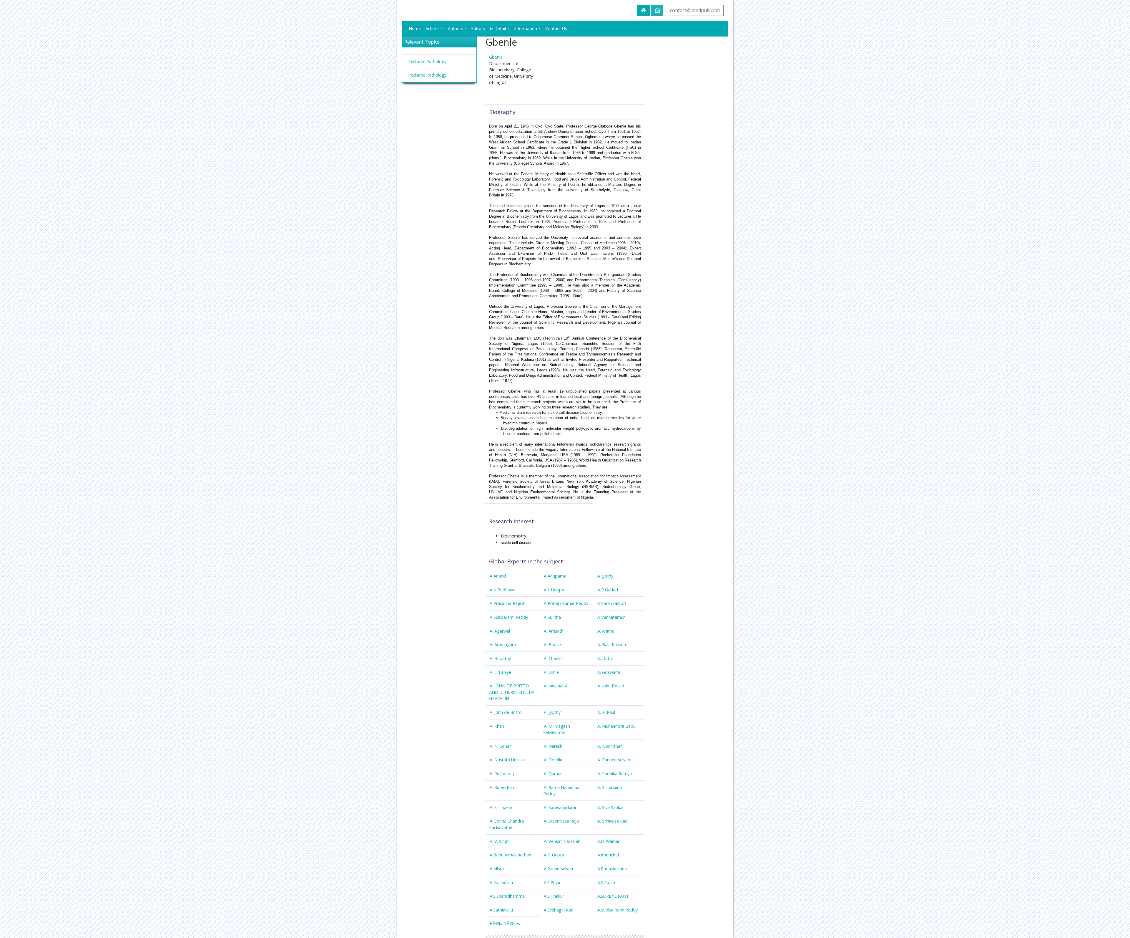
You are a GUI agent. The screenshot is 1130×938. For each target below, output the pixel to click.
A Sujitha (552, 617)
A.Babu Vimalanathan (510, 855)
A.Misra (497, 868)
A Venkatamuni (612, 617)
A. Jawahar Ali (556, 686)
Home (415, 28)
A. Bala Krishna (611, 644)
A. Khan (497, 726)
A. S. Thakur (501, 807)
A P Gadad (607, 590)
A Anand (498, 576)
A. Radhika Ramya (614, 773)
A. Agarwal (500, 631)
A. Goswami (608, 672)
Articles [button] (433, 28)
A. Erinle (551, 672)
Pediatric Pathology (427, 61)
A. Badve (552, 644)
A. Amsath (554, 631)
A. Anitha (605, 631)
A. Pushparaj (502, 773)
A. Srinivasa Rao (612, 821)
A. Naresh (553, 746)
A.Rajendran (501, 882)
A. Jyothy (552, 712)
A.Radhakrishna (612, 868)
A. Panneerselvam (614, 759)
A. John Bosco (610, 686)
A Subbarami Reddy (509, 617)
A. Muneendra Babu (616, 726)
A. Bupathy (500, 658)
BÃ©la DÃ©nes (505, 923)
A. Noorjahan (610, 746)
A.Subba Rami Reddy (617, 910)
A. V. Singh (500, 841)
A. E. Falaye (500, 672)
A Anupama (555, 576)
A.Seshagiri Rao (559, 910)
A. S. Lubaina (609, 787)
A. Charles (553, 658)
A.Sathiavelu (501, 910)
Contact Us (556, 28)
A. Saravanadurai (560, 807)
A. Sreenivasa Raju (561, 821)
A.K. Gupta (554, 855)
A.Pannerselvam (559, 868)
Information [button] (525, 28)
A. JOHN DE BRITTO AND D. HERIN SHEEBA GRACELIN (511, 692)
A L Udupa (554, 590)
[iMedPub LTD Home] (643, 10)
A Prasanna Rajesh (508, 603)
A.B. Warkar (608, 841)
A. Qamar (553, 773)
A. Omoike (554, 759)
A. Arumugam (503, 644)
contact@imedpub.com (695, 10)
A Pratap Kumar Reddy (566, 603)
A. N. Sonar (500, 746)
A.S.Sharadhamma (507, 896)
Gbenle (496, 57)
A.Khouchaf (608, 855)
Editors (478, 28)
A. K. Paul (606, 712)
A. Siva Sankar (610, 807)
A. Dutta (605, 658)
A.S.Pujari (606, 882)
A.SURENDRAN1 (613, 896)
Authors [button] (455, 28)
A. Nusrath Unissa (507, 759)
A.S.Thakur (554, 896)
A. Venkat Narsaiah (562, 841)
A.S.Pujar (552, 882)
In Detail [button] (498, 28)
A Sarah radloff (611, 603)
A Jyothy (605, 576)
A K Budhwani (503, 590)
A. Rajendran (502, 787)
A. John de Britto (506, 712)
